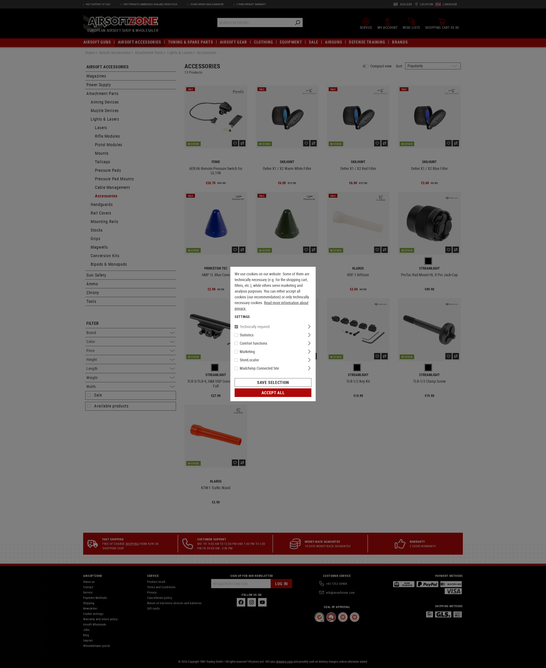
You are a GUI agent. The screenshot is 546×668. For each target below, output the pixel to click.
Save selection (273, 382)
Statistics (247, 334)
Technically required (255, 326)
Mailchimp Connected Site (259, 368)
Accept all (273, 392)
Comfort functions (253, 343)
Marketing (247, 351)
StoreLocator (249, 359)
